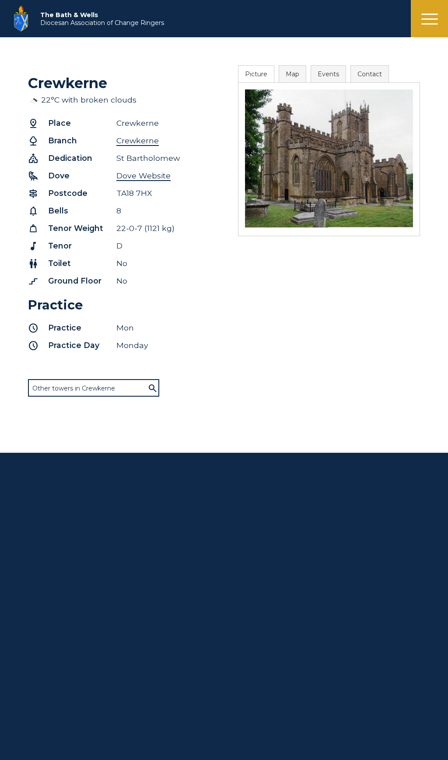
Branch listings (260, 555)
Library (38, 599)
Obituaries (148, 696)
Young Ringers (50, 673)
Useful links (150, 704)
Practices (252, 539)
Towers (353, 531)
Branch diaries (154, 531)
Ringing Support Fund (62, 583)
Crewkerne (137, 140)
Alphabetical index (265, 523)
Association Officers (58, 536)
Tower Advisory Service (63, 575)
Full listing (148, 523)
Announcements (159, 539)
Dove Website (143, 175)
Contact (369, 74)
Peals (141, 728)
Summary (358, 523)
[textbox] (93, 388)
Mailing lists (150, 712)
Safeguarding (153, 673)
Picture (256, 74)
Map (292, 74)
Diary (351, 563)
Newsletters (361, 571)
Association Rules (54, 559)
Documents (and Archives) (159, 685)
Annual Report (50, 567)
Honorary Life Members (64, 543)
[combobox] (93, 388)
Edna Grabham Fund (59, 591)
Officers (355, 547)
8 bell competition (56, 689)
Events (328, 74)
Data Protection (157, 720)
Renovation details (266, 563)
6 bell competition (55, 681)
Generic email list (54, 551)
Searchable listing (264, 531)
